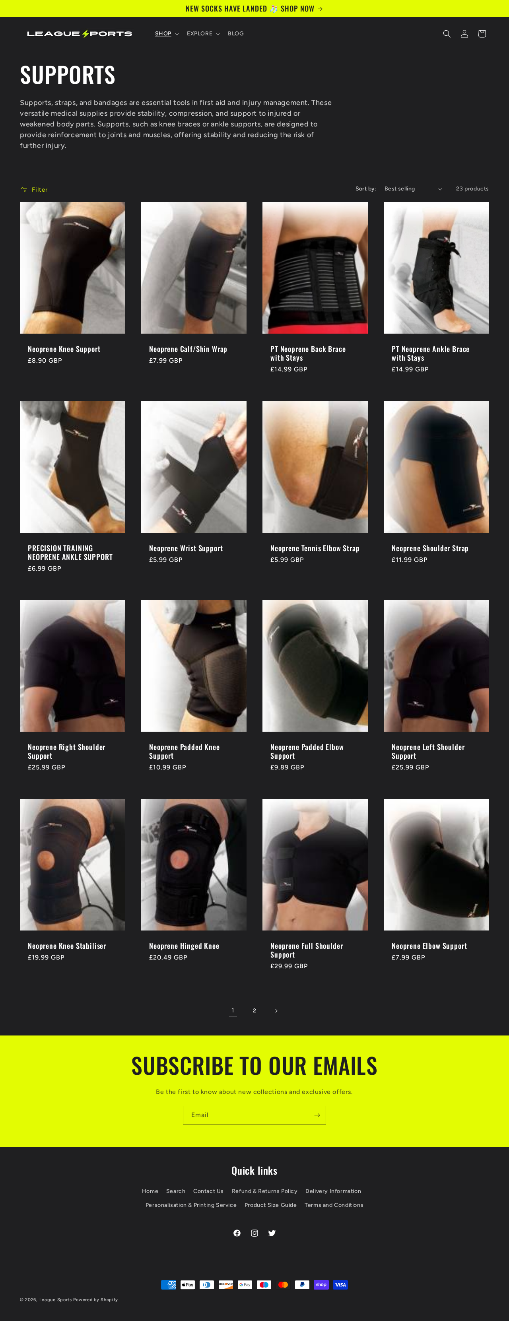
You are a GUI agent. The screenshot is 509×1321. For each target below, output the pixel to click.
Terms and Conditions (334, 1205)
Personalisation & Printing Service (191, 1205)
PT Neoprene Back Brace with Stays (308, 353)
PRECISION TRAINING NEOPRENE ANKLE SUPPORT (70, 552)
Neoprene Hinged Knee (184, 946)
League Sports (55, 1299)
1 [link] (233, 1010)
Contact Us (208, 1191)
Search (176, 1191)
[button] (166, 33)
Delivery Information (333, 1191)
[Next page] (276, 1011)
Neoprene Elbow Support (429, 946)
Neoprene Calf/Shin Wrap (188, 348)
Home (150, 1191)
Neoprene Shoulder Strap (430, 548)
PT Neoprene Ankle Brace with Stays (431, 353)
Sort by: (366, 188)
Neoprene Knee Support (64, 348)
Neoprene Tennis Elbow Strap (315, 548)
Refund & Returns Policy (265, 1191)
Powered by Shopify (95, 1299)
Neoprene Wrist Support (186, 548)
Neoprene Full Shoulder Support (306, 950)
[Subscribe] (317, 1115)
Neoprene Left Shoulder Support (428, 751)
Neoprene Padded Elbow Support (307, 751)
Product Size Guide (271, 1205)
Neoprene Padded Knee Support (184, 751)
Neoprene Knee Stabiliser (67, 946)
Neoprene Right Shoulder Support (66, 751)
